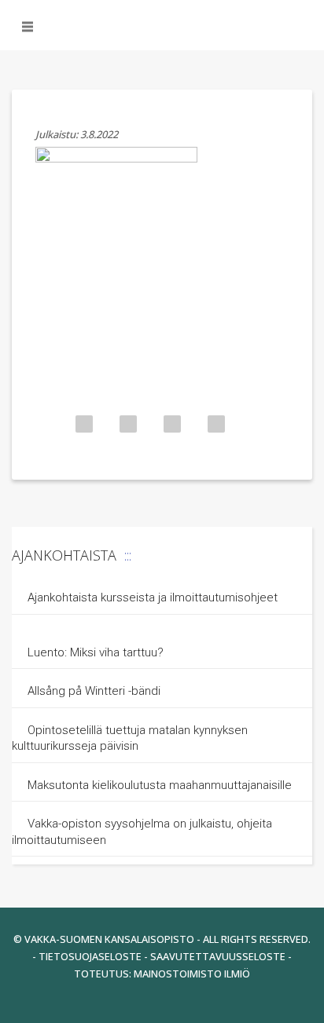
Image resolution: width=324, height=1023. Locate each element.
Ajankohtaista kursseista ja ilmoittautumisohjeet (153, 597)
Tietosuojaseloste (90, 956)
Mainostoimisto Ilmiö (192, 973)
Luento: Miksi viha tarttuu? (96, 652)
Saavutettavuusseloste (217, 956)
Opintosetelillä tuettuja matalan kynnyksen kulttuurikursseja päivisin (130, 738)
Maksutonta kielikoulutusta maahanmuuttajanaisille (160, 785)
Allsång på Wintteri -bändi (94, 691)
